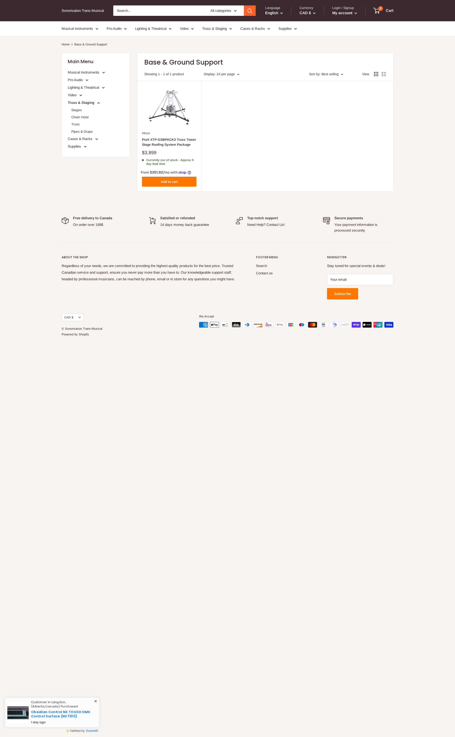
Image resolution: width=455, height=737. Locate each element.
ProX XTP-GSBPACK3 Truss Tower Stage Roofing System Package (169, 142)
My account (342, 13)
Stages (76, 110)
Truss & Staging (214, 28)
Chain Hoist (80, 117)
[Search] (250, 10)
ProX (146, 133)
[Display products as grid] (376, 74)
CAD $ (68, 317)
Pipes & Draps (82, 131)
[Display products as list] (384, 74)
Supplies (285, 28)
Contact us (264, 273)
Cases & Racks (252, 28)
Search (261, 266)
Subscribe (342, 294)
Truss (75, 124)
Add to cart (169, 182)
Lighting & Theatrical (150, 28)
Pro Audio (114, 28)
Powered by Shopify (75, 334)
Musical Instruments (77, 28)
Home (66, 44)
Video (184, 28)
